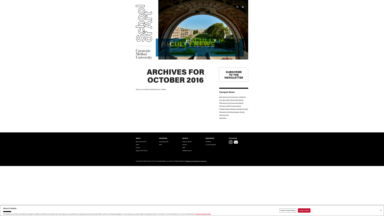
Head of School (187, 141)
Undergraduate (163, 141)
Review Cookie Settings (288, 210)
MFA (160, 145)
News (137, 145)
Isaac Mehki (222, 118)
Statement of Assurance (193, 161)
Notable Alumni (187, 151)
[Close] (381, 210)
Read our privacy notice (203, 214)
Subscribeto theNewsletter (233, 74)
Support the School (142, 151)
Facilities (208, 141)
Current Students (211, 145)
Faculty (184, 145)
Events (138, 147)
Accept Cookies (304, 210)
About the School (141, 141)
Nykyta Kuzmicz (224, 115)
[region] (192, 210)
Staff (183, 147)
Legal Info (203, 161)
